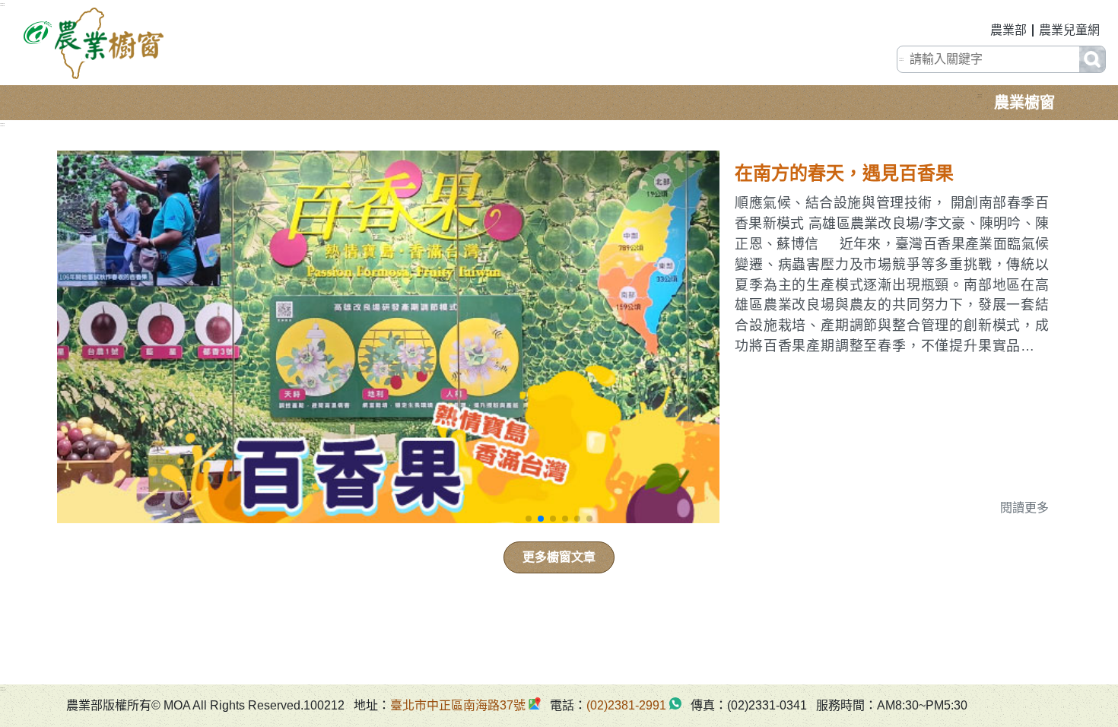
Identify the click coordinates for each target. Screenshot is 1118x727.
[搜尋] (1092, 59)
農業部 (1008, 30)
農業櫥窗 (1024, 102)
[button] (529, 519)
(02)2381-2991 (626, 705)
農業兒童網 (1069, 30)
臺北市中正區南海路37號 (458, 705)
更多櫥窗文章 (559, 557)
